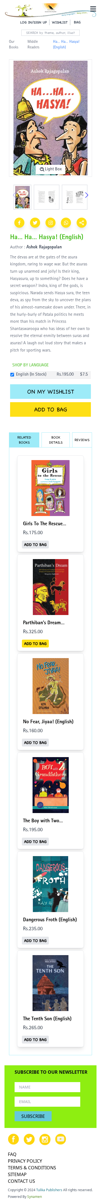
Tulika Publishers (49, 1190)
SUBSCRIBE (33, 1116)
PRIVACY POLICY (25, 1161)
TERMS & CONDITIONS (32, 1168)
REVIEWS (82, 440)
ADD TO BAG (50, 409)
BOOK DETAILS (56, 439)
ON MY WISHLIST (50, 391)
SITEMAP (17, 1174)
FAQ (12, 1154)
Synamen (34, 1196)
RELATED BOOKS (24, 439)
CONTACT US (21, 1181)
